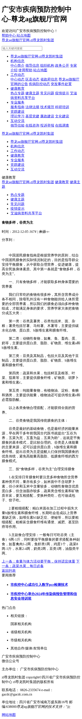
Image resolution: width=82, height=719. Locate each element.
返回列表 (9, 570)
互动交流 (17, 121)
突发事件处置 (61, 84)
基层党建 (32, 116)
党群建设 (17, 111)
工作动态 (17, 75)
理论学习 (17, 116)
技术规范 (47, 107)
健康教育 (17, 88)
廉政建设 (47, 116)
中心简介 (17, 65)
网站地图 (9, 715)
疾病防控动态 (39, 84)
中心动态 (17, 79)
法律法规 (32, 107)
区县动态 (32, 79)
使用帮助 (25, 70)
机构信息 (17, 61)
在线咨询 (32, 125)
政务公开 (62, 65)
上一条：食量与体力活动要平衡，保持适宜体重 (38, 561)
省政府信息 (49, 79)
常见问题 (47, 93)
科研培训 (62, 107)
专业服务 (17, 102)
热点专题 (17, 93)
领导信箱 (17, 125)
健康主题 (32, 93)
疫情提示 (62, 93)
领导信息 (32, 65)
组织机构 (47, 65)
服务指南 (17, 107)
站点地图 (40, 70)
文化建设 (62, 116)
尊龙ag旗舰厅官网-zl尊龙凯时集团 (28, 40)
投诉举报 (47, 125)
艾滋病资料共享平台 (26, 213)
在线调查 (62, 125)
